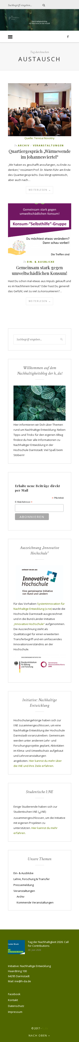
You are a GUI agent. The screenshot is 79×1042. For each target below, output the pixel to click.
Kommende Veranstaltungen (35, 902)
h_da (45, 1028)
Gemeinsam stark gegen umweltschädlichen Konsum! (39, 270)
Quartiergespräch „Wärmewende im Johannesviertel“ (40, 154)
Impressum (15, 1012)
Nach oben (38, 1035)
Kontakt (13, 1000)
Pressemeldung (23, 885)
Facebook (14, 994)
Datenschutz (16, 1006)
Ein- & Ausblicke (41, 261)
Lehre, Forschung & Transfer (31, 879)
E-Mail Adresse (23, 502)
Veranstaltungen (48, 145)
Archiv (23, 145)
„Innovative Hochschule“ (29, 624)
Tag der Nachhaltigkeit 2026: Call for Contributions (48, 944)
